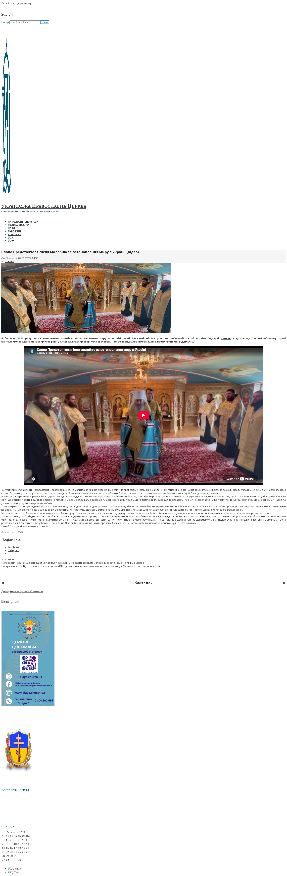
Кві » (20, 859)
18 (19, 847)
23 (11, 851)
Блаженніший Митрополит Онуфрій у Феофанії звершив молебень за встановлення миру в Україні (85, 562)
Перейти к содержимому (16, 3)
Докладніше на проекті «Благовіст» (22, 591)
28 (3, 855)
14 (3, 847)
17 (15, 847)
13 (27, 843)
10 (15, 843)
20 (27, 847)
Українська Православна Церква (43, 206)
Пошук (5, 22)
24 (15, 851)
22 (7, 851)
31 (15, 855)
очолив (226, 338)
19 (23, 847)
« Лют (5, 859)
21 (3, 851)
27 (27, 851)
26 (23, 851)
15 (7, 847)
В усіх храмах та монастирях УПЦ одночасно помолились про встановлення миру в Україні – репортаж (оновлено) (91, 566)
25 (19, 851)
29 (7, 855)
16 (11, 847)
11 (19, 843)
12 (23, 843)
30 (11, 855)
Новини (9, 261)
